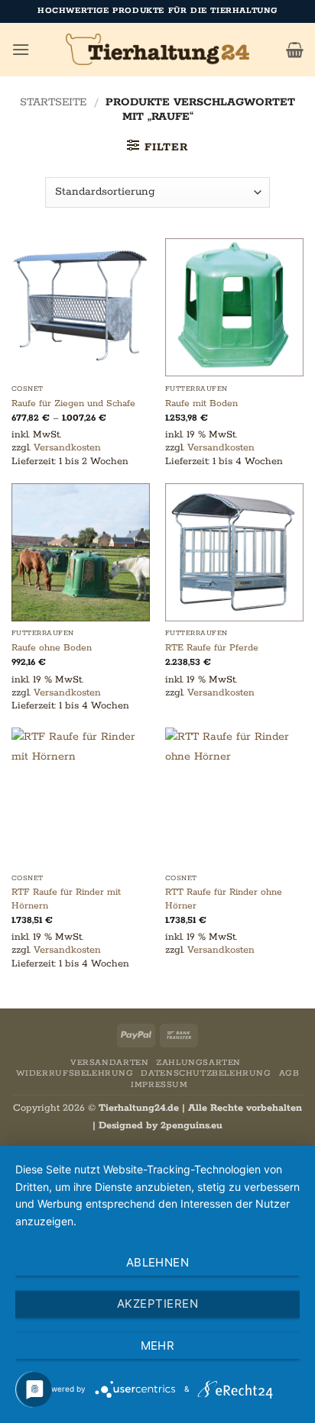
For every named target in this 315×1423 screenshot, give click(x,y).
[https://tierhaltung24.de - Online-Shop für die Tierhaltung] (158, 50)
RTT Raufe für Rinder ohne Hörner (223, 899)
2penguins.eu (191, 1125)
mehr (158, 1345)
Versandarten (109, 1062)
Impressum (159, 1084)
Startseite (53, 102)
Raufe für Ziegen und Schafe (73, 403)
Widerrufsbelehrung (75, 1073)
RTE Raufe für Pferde (211, 647)
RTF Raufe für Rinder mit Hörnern (66, 899)
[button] (20, 49)
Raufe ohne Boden (51, 647)
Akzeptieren (157, 1303)
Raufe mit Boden (201, 403)
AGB (289, 1073)
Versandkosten (67, 447)
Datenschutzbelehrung (206, 1073)
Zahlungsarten (198, 1062)
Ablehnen (158, 1262)
